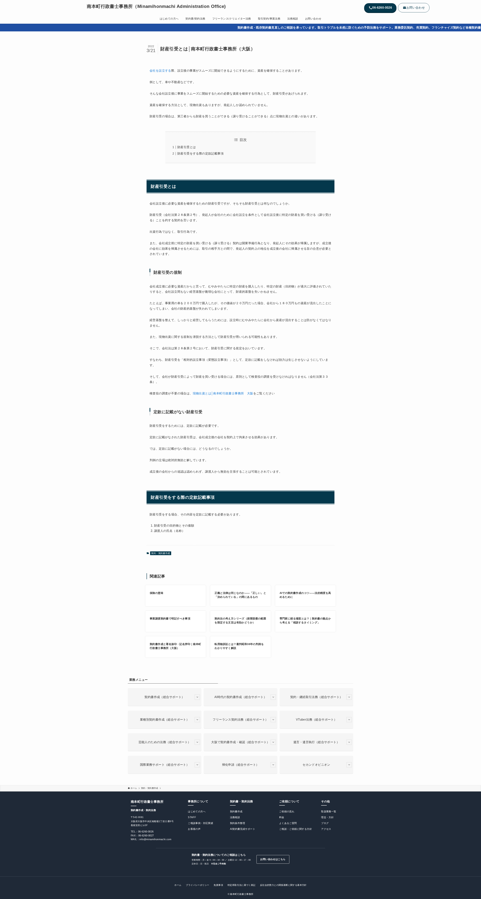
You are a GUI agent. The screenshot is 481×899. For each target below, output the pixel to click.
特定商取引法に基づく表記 (242, 885)
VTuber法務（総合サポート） (316, 719)
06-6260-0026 (146, 831)
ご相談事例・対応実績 (200, 823)
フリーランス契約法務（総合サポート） (240, 719)
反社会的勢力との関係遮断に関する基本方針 (283, 885)
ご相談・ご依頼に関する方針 (295, 829)
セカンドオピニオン (316, 764)
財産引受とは (186, 147)
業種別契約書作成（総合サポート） (164, 719)
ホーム (177, 885)
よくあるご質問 (288, 823)
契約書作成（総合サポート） (164, 697)
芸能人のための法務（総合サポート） (164, 742)
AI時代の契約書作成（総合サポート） (240, 697)
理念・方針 (327, 817)
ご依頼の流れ (286, 811)
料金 (281, 817)
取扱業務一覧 (328, 811)
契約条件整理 (237, 823)
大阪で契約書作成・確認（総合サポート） (240, 742)
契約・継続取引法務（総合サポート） (316, 697)
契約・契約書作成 (160, 553)
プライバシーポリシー (197, 885)
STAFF (192, 817)
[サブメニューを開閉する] (197, 697)
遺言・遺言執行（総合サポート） (316, 742)
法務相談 (235, 817)
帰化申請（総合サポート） (240, 764)
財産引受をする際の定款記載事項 (200, 153)
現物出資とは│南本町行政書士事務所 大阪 (223, 393)
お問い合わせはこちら (272, 859)
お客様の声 (194, 829)
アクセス (326, 829)
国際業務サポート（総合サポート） (164, 764)
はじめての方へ (197, 811)
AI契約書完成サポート (242, 829)
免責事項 (218, 885)
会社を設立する (160, 70)
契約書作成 (236, 811)
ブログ (325, 823)
